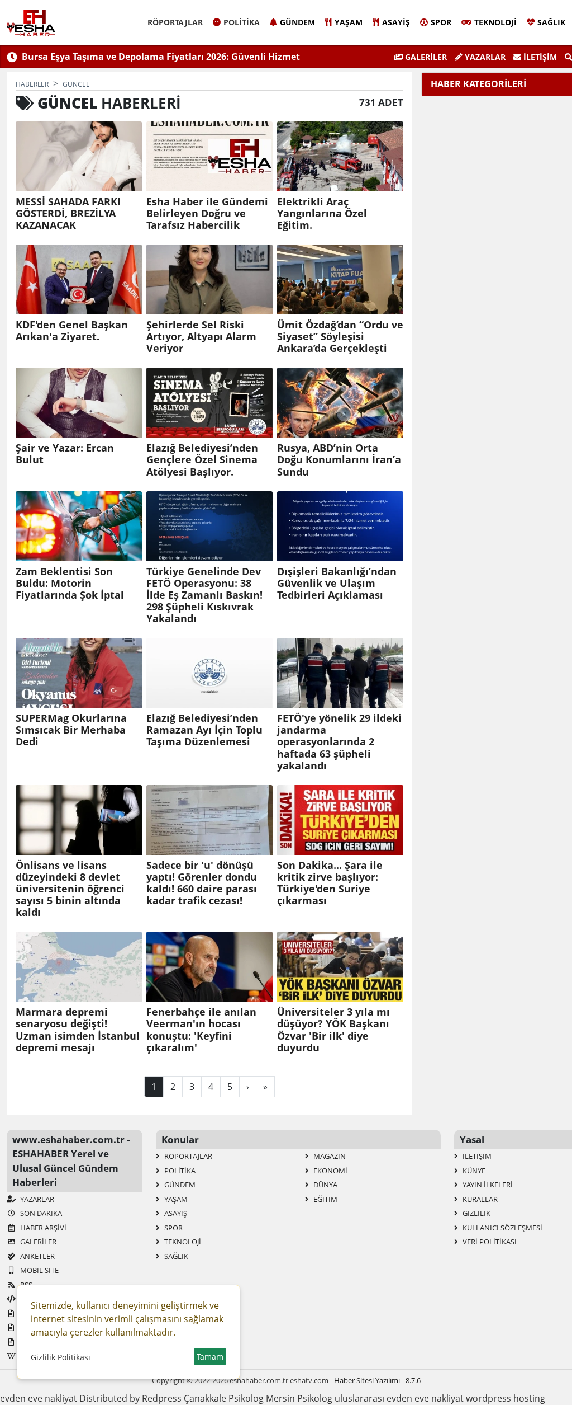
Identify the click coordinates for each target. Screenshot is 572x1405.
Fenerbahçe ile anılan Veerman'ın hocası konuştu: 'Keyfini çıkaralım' (201, 1029)
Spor (441, 22)
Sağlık (551, 22)
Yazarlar (484, 56)
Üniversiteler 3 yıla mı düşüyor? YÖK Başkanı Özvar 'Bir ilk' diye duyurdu (333, 1029)
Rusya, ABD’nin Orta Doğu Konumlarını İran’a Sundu (339, 459)
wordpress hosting (505, 1398)
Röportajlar (175, 22)
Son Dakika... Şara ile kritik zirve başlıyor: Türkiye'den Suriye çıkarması (330, 882)
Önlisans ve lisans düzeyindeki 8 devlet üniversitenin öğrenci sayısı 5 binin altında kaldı (70, 889)
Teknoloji (495, 22)
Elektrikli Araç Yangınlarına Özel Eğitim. (322, 213)
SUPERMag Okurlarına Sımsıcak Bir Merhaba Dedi (71, 730)
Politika (241, 22)
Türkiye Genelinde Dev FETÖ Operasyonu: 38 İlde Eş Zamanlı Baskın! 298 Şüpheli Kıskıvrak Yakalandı (204, 595)
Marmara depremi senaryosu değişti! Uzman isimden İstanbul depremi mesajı (78, 1029)
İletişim (539, 56)
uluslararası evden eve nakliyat (399, 1398)
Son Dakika (40, 1213)
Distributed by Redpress (130, 1398)
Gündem (297, 22)
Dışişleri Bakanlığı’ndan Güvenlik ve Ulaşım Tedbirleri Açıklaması (337, 583)
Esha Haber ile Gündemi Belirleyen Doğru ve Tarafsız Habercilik (207, 213)
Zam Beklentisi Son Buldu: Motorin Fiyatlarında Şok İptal (70, 583)
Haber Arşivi (42, 1228)
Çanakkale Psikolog (224, 1398)
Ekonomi (329, 1171)
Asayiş (396, 22)
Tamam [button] (210, 1356)
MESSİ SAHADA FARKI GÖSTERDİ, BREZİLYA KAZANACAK (68, 213)
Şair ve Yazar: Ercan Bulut (65, 454)
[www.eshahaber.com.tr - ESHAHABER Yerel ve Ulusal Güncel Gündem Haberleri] (31, 23)
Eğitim (324, 1199)
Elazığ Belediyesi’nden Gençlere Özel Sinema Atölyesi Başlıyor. (202, 459)
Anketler (36, 1256)
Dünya (324, 1185)
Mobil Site (38, 1270)
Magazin (329, 1156)
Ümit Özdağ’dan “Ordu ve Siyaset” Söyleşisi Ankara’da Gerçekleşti (340, 336)
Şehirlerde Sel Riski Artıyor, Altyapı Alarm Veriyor (201, 336)
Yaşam (349, 22)
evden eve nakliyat (38, 1398)
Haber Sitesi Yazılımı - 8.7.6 (377, 1380)
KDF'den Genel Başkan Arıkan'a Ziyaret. (72, 330)
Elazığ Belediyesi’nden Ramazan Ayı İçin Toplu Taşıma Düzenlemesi (204, 730)
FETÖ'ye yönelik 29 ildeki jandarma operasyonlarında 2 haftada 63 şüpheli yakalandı (339, 742)
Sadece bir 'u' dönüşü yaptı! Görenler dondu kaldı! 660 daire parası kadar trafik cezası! (201, 882)
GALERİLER (425, 56)
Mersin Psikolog (299, 1398)
